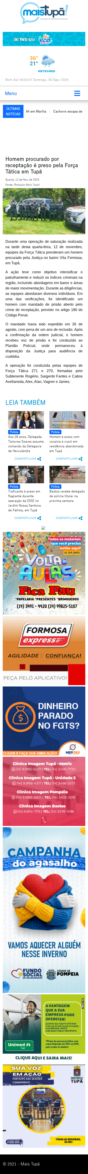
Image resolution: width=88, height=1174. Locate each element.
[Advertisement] (45, 136)
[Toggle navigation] (77, 93)
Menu (11, 93)
